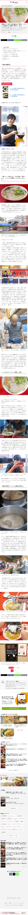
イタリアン (22, 818)
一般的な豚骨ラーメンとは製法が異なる (11, 56)
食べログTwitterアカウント (14, 874)
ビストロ (4, 829)
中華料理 (4, 816)
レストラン (20, 829)
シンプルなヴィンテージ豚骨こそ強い (10, 54)
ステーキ (10, 826)
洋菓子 (17, 821)
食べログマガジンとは (11, 898)
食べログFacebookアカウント (10, 874)
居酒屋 (3, 832)
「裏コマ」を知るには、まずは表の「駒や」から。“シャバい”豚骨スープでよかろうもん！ (14, 51)
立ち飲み (4, 824)
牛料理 (9, 818)
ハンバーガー (17, 826)
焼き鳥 (3, 818)
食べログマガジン (14, 2)
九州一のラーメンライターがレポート (10, 48)
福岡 (9, 32)
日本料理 (20, 816)
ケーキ (11, 821)
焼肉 (22, 821)
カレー (3, 826)
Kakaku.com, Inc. (9, 905)
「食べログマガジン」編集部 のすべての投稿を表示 (15, 688)
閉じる (1, 913)
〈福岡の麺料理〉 (6, 47)
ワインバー (5, 821)
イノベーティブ (12, 824)
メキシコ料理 (12, 829)
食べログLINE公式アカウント (17, 874)
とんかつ (15, 818)
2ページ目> (14, 667)
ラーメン (15, 32)
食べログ (19, 898)
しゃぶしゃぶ (12, 816)
